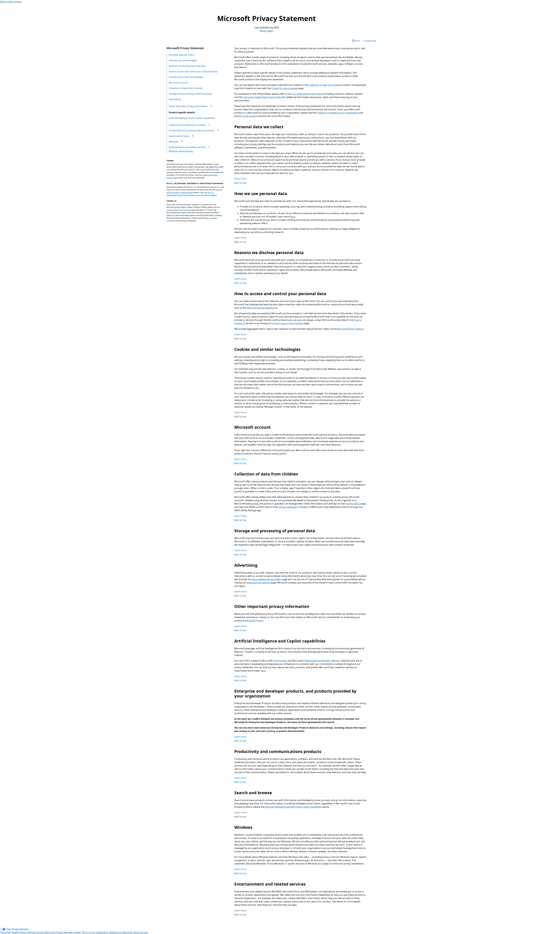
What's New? (266, 30)
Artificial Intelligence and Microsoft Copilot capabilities (293, 806)
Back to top (240, 182)
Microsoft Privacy (254, 620)
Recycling (127, 932)
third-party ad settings (258, 582)
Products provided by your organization (337, 112)
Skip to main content (11, 1)
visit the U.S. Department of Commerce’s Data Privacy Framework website (192, 193)
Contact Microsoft (45, 932)
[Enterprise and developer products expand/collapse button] (209, 124)
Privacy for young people (284, 88)
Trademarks (102, 932)
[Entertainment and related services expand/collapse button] (209, 147)
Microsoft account (248, 116)
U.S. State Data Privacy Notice (307, 93)
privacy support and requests (179, 210)
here (292, 216)
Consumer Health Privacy (13, 932)
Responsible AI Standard (317, 660)
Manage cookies (72, 932)
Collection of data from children (325, 84)
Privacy (60, 932)
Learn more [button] (240, 178)
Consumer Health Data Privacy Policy (262, 97)
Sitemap (31, 932)
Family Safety (353, 503)
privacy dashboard (288, 507)
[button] (356, 41)
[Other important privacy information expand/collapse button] (211, 106)
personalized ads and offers (266, 579)
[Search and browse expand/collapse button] (193, 136)
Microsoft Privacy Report (350, 328)
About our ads (140, 932)
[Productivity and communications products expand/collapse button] (218, 130)
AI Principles (280, 660)
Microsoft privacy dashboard (262, 307)
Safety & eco (115, 932)
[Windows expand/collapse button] (182, 141)
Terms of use (88, 932)
